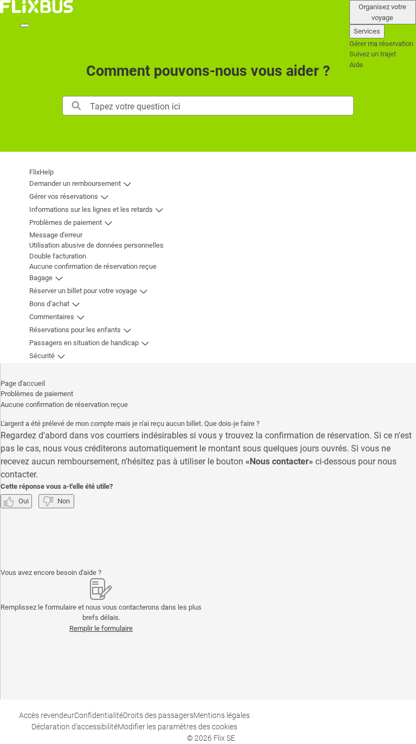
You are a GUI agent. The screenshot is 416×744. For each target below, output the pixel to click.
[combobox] (221, 105)
